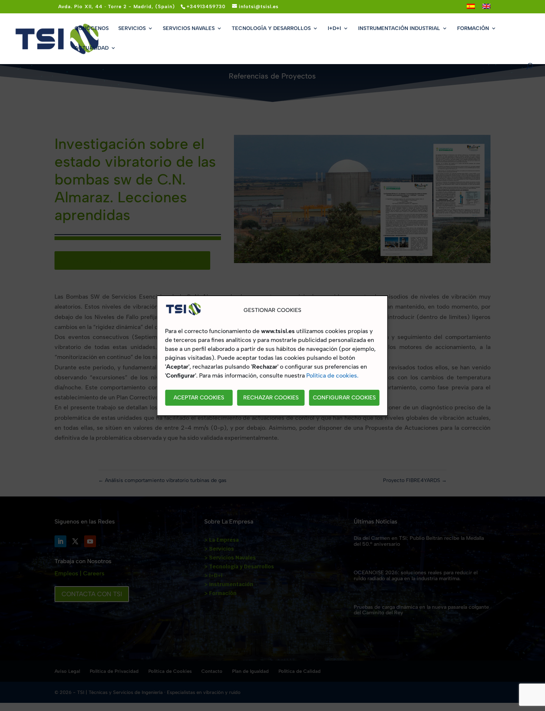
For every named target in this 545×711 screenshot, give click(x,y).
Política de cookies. (332, 375)
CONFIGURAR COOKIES (344, 397)
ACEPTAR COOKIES (199, 397)
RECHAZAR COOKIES (271, 397)
